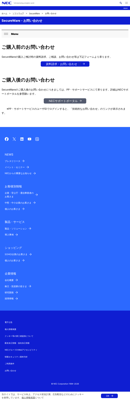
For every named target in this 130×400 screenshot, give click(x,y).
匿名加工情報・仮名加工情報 (17, 343)
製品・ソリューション (16, 228)
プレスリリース (12, 161)
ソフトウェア (18, 13)
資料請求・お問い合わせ (61, 64)
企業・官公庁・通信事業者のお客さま (19, 195)
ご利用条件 (9, 363)
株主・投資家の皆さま (16, 286)
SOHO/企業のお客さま (16, 254)
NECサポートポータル (63, 101)
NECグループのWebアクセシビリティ (21, 350)
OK (107, 395)
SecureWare (34, 13)
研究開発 (9, 292)
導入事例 (9, 234)
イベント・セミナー (15, 167)
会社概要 (9, 280)
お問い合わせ (10, 370)
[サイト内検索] (121, 3)
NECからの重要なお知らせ (18, 173)
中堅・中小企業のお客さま (18, 202)
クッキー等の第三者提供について (19, 336)
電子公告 (8, 322)
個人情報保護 (28, 397)
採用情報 (9, 298)
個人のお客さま (12, 209)
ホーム (4, 13)
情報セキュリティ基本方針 (16, 357)
